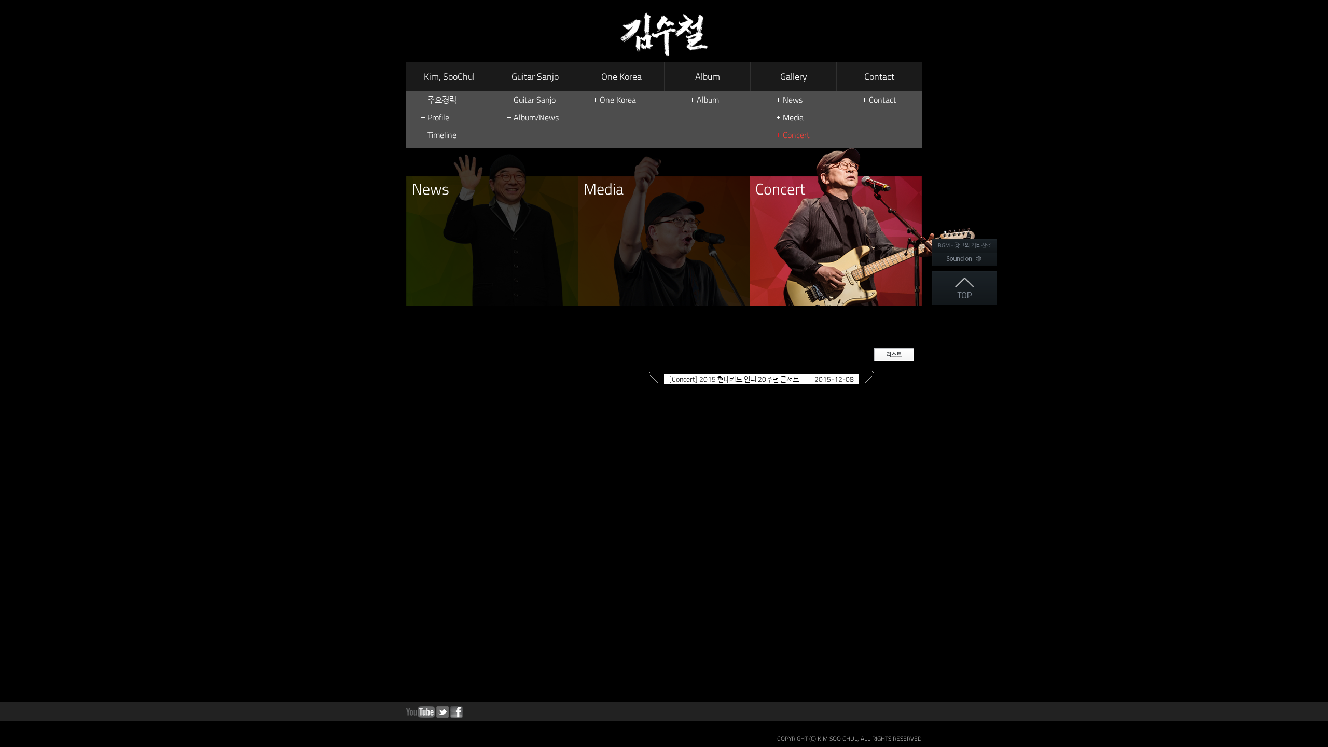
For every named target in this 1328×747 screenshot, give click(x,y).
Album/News (536, 117)
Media (793, 117)
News (793, 99)
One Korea (621, 77)
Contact (879, 77)
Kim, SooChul (449, 77)
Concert (796, 135)
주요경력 (442, 99)
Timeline (442, 135)
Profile (438, 117)
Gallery (793, 77)
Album (707, 77)
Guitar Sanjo (535, 77)
